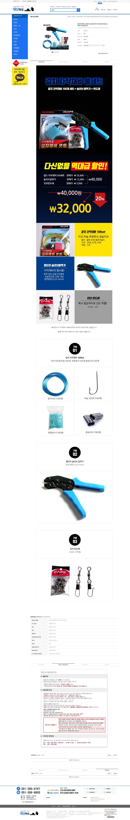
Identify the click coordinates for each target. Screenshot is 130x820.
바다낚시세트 (80, 16)
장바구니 (116, 1)
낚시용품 (15, 38)
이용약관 (59, 806)
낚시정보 (115, 9)
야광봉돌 (63, 6)
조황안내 (109, 9)
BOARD (48, 797)
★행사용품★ (16, 48)
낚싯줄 (15, 45)
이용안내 (73, 806)
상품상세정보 (41, 62)
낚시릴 (15, 29)
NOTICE (85, 797)
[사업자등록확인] (86, 811)
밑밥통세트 (74, 6)
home (69, 16)
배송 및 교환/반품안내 (63, 62)
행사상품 (97, 9)
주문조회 (110, 1)
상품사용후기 (85, 62)
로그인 (95, 1)
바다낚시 (15, 19)
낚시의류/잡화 (17, 35)
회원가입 (100, 1)
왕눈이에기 (68, 6)
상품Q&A (107, 62)
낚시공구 (15, 32)
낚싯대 (15, 41)
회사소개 (54, 806)
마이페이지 (105, 1)
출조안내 (103, 9)
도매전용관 (16, 51)
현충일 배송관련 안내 (94, 797)
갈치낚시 (15, 54)
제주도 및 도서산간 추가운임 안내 (97, 799)
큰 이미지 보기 (56, 52)
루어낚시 (15, 22)
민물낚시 (15, 26)
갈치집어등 (58, 6)
